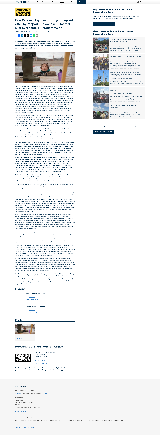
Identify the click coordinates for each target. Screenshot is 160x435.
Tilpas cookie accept (21, 414)
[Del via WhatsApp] (34, 35)
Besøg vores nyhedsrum (103, 131)
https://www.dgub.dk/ (42, 363)
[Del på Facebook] (19, 35)
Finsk (33, 427)
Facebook (23, 411)
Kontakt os (18, 393)
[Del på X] (25, 35)
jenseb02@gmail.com (33, 299)
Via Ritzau (44, 393)
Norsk (25, 427)
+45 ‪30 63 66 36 (40, 360)
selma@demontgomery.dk (34, 312)
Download (20, 338)
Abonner (97, 24)
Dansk (16, 427)
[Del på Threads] (28, 35)
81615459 (32, 297)
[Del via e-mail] (37, 35)
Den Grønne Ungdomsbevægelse (38, 31)
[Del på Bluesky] (31, 35)
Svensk (30, 427)
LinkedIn (17, 411)
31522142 (32, 310)
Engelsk (21, 427)
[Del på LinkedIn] (22, 35)
